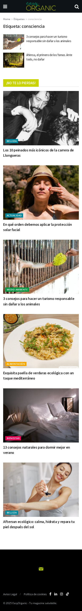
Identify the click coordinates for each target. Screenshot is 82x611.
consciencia (35, 19)
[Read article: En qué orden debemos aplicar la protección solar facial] (41, 192)
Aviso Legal (10, 594)
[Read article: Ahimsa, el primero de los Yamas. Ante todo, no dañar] (13, 60)
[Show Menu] (5, 6)
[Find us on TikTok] (67, 594)
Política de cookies (35, 594)
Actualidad (14, 215)
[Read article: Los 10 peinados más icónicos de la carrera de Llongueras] (41, 118)
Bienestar (13, 438)
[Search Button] (77, 6)
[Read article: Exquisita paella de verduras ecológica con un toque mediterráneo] (41, 341)
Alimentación (16, 363)
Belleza (12, 141)
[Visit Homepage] (41, 6)
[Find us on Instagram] (61, 594)
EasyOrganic (19, 603)
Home (6, 19)
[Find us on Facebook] (50, 594)
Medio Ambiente (17, 289)
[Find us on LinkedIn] (55, 594)
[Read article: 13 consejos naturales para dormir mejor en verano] (41, 415)
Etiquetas (19, 19)
